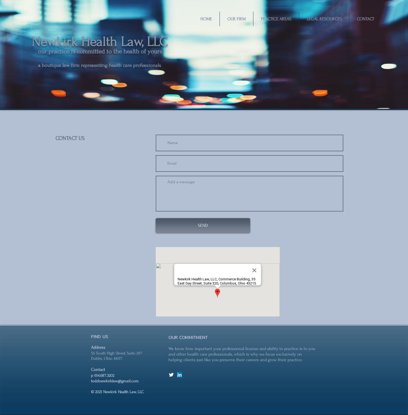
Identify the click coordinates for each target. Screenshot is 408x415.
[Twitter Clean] (171, 375)
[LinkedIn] (179, 375)
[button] (236, 19)
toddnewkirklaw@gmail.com (115, 381)
